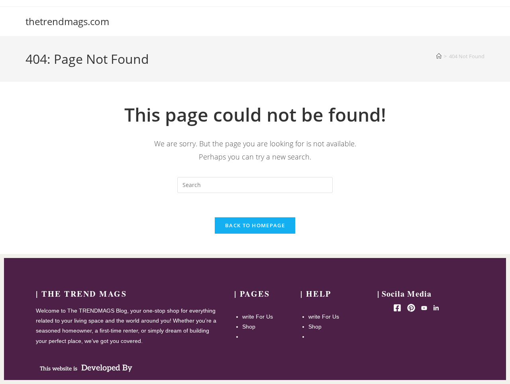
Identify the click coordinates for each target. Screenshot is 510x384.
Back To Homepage (255, 225)
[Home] (438, 56)
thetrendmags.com (67, 21)
